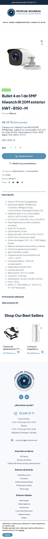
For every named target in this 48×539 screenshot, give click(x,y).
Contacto (35, 22)
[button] (42, 43)
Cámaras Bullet (32, 171)
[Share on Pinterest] (18, 182)
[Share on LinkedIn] (22, 182)
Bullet (8, 175)
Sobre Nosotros (22, 22)
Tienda (12, 22)
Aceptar (7, 535)
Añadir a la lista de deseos (24, 163)
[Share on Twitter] (13, 182)
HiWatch (12, 113)
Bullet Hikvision (19, 171)
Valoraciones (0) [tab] (10, 302)
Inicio (5, 22)
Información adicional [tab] (13, 296)
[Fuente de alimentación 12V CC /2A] (12, 333)
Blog (43, 22)
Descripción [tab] (8, 194)
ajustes (21, 530)
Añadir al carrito (26, 156)
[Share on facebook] (9, 182)
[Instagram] (21, 397)
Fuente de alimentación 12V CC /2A (11, 349)
